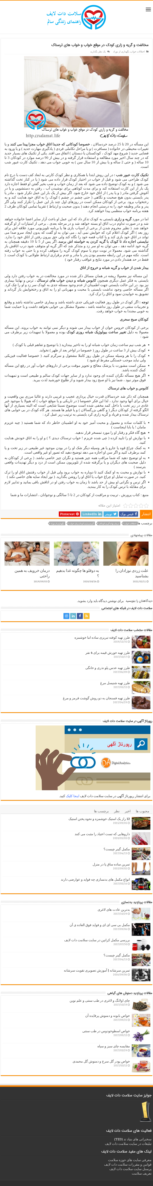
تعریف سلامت (142, 1173)
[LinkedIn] (73, 616)
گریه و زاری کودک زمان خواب (81, 523)
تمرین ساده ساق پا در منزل (111, 864)
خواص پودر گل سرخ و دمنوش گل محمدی (101, 1061)
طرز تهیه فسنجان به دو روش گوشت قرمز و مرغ (96, 698)
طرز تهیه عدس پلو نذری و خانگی (107, 667)
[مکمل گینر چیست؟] (141, 853)
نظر (117, 811)
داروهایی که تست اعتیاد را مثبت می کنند (102, 834)
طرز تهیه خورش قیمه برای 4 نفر (107, 652)
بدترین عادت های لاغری (114, 909)
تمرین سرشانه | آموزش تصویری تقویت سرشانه (97, 970)
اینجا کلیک (72, 796)
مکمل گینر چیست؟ (117, 849)
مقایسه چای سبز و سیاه (113, 1046)
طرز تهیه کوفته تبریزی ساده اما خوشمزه (102, 637)
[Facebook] (80, 616)
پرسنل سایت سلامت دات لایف (130, 1169)
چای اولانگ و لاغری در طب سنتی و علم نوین (100, 1000)
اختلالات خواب (137, 51)
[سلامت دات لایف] (76, 16)
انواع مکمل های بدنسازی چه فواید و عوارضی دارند (95, 879)
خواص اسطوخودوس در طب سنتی (106, 1031)
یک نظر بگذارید (98, 51)
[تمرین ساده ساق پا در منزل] (141, 868)
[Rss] (87, 616)
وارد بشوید (85, 600)
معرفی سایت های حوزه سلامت (130, 1160)
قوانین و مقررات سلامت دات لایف (128, 1164)
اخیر (128, 811)
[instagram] (66, 616)
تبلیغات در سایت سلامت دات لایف (128, 1143)
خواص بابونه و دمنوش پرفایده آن (107, 1015)
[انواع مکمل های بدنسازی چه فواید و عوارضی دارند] (141, 884)
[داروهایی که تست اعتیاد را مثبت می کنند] (141, 838)
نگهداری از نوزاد (121, 51)
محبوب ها (142, 811)
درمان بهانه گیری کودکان (109, 523)
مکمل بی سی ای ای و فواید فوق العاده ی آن (100, 925)
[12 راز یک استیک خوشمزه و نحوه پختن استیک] (141, 823)
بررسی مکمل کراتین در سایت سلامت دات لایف (97, 940)
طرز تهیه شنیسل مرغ (115, 683)
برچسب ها (101, 811)
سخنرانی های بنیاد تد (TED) (133, 1139)
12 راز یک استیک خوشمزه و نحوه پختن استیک (99, 818)
